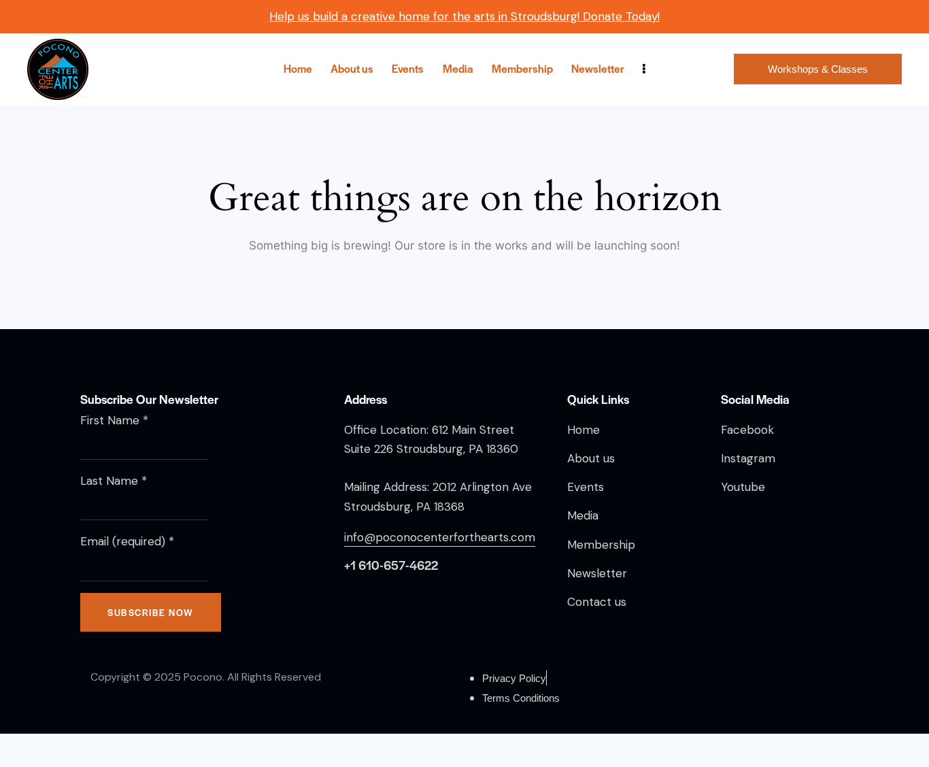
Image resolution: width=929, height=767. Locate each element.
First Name (114, 420)
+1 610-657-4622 (391, 564)
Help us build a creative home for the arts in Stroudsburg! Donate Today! (464, 16)
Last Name (113, 480)
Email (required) (127, 541)
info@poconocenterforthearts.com (439, 537)
